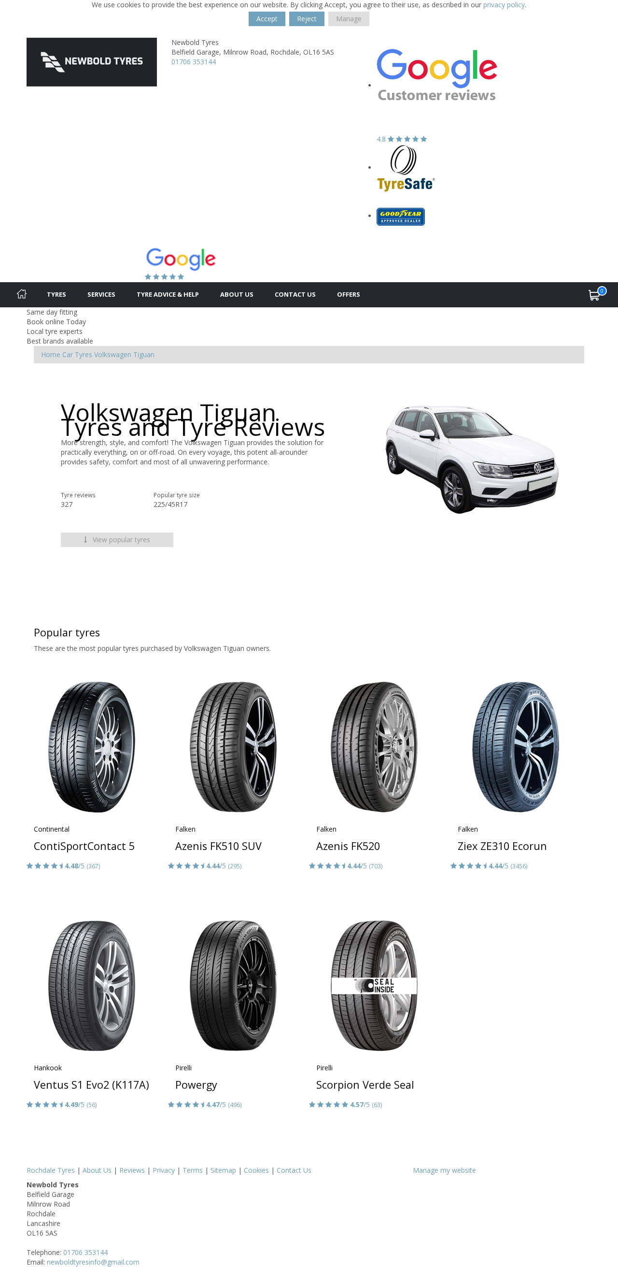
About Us (236, 294)
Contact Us (295, 294)
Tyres (56, 294)
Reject (307, 18)
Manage (349, 18)
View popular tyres (120, 539)
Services (101, 294)
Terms (193, 1170)
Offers (348, 294)
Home (50, 354)
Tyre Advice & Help (168, 294)
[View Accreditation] (406, 167)
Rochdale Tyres (51, 1170)
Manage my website (444, 1170)
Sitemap (223, 1170)
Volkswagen (112, 354)
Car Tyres (77, 354)
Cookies (256, 1170)
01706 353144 (193, 61)
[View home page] (92, 61)
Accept (267, 18)
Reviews (132, 1170)
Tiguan (143, 354)
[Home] (21, 294)
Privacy (164, 1170)
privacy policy (504, 4)
